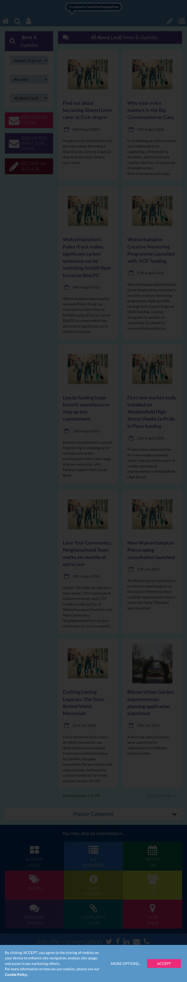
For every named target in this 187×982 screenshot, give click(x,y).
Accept (164, 963)
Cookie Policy (16, 974)
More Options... (126, 963)
